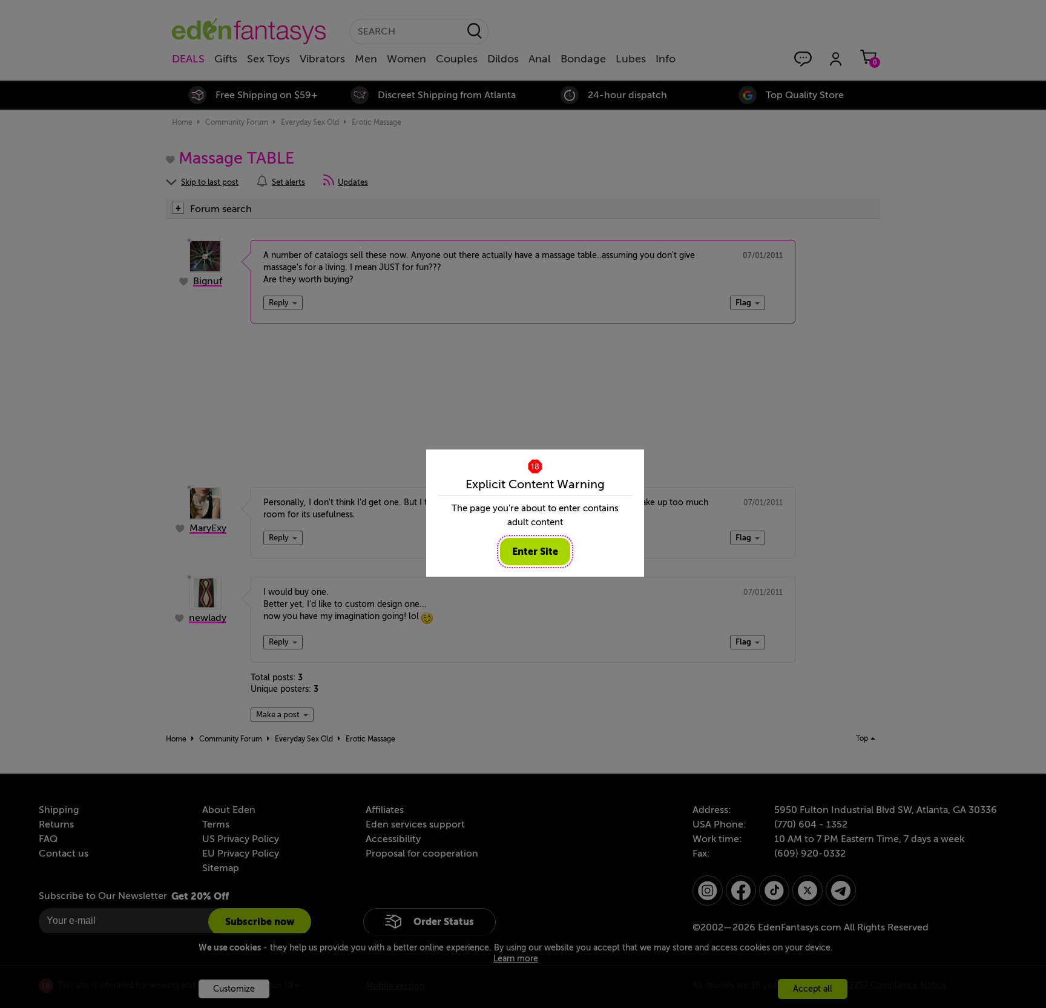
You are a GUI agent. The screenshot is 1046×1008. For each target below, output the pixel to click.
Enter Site (535, 551)
